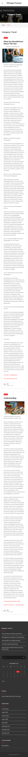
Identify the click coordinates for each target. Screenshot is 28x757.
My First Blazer (5, 745)
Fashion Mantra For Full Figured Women (11, 640)
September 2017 (6, 726)
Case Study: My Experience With (12, 601)
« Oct (3, 681)
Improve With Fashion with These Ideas (11, 696)
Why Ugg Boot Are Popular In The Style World (13, 637)
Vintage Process (14, 3)
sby (8, 384)
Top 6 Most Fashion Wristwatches (10, 644)
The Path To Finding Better (10, 375)
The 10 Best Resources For (10, 378)
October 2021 (5, 708)
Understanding (10, 398)
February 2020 (5, 715)
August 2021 (5, 712)
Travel (5, 37)
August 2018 (5, 719)
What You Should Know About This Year (13, 43)
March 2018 (4, 722)
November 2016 (5, 729)
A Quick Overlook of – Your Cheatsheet (14, 605)
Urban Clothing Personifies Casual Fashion (12, 633)
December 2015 (5, 733)
